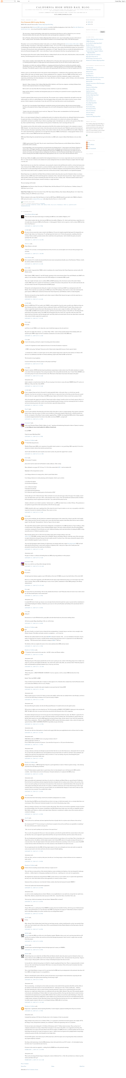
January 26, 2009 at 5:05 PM (34, 913)
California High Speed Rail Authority (94, 39)
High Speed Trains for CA (92, 56)
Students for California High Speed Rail (95, 60)
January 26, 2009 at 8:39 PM (34, 979)
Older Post (82, 1066)
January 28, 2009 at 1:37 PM (34, 1011)
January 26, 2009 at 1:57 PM (34, 851)
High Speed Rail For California (93, 54)
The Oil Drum (89, 104)
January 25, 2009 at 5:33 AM (34, 549)
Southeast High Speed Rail (92, 95)
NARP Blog (89, 85)
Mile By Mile (89, 81)
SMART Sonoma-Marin (91, 93)
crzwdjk (27, 230)
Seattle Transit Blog (90, 89)
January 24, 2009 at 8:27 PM (34, 436)
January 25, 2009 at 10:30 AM (34, 566)
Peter (26, 589)
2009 (89, 22)
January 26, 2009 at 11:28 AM (34, 666)
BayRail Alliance (90, 45)
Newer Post (23, 1066)
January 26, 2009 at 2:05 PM (34, 887)
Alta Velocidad (89, 67)
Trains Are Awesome (90, 110)
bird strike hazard (71, 543)
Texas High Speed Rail (91, 103)
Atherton (33, 204)
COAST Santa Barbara (91, 69)
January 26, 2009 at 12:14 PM (34, 699)
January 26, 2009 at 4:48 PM (34, 901)
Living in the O (89, 73)
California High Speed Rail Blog (63, 7)
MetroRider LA (89, 75)
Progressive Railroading (91, 87)
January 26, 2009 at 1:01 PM (34, 732)
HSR (42, 204)
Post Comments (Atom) (32, 1069)
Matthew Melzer (90, 144)
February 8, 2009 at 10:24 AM (34, 1060)
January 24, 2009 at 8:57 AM (34, 364)
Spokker (27, 933)
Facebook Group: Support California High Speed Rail (94, 51)
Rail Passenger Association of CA (94, 58)
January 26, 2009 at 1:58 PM (34, 861)
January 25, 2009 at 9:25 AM (34, 557)
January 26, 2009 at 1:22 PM (34, 774)
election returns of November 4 (72, 44)
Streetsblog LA (89, 97)
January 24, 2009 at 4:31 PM (34, 419)
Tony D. (27, 409)
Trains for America (90, 112)
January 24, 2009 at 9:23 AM (34, 376)
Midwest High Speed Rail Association (95, 77)
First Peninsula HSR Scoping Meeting (33, 22)
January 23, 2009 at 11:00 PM (34, 253)
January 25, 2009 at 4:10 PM (34, 623)
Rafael (26, 268)
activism (28, 204)
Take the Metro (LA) (91, 101)
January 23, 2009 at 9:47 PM (34, 226)
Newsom (27, 935)
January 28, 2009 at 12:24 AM (34, 1002)
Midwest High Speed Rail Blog (93, 79)
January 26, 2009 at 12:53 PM (34, 724)
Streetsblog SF (89, 99)
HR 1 (60, 467)
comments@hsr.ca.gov (37, 199)
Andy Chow (27, 795)
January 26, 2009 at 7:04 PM (34, 929)
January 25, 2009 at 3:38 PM (34, 607)
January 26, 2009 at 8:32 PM (34, 949)
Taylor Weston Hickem (30, 214)
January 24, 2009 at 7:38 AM (34, 318)
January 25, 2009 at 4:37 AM (34, 512)
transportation (25, 205)
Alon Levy (27, 243)
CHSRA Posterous (90, 41)
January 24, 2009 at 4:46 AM (34, 299)
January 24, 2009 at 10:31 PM (34, 454)
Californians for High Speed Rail (93, 47)
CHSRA (38, 204)
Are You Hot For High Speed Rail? (94, 43)
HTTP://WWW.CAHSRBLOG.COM (63, 14)
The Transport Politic (91, 108)
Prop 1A (66, 204)
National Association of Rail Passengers (95, 83)
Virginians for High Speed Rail (93, 116)
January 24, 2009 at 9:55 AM (34, 386)
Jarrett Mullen (28, 257)
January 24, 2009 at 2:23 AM (34, 264)
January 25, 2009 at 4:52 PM (34, 654)
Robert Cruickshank (91, 148)
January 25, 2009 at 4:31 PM (34, 646)
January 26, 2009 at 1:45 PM (34, 814)
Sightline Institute (90, 91)
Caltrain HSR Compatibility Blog (94, 49)
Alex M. (27, 818)
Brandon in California (30, 440)
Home (53, 1066)
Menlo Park (47, 204)
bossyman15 (28, 423)
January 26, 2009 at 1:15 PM (34, 744)
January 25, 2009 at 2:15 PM (34, 595)
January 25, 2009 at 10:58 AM (34, 585)
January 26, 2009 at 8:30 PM (34, 941)
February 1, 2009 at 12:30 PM (34, 1049)
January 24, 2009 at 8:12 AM (34, 335)
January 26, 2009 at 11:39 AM (34, 689)
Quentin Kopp (72, 204)
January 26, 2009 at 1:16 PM (34, 758)
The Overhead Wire (90, 106)
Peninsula (60, 204)
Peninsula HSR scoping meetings (40, 27)
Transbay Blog (89, 114)
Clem (26, 339)
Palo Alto (54, 204)
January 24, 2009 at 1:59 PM (34, 405)
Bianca (88, 142)
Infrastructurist (89, 71)
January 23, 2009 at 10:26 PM (34, 240)
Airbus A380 (28, 536)
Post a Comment (25, 1063)
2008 (89, 24)
